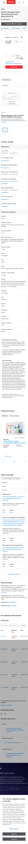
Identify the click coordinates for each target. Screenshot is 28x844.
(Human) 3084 (13, 605)
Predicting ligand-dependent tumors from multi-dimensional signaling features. (13, 549)
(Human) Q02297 (11, 602)
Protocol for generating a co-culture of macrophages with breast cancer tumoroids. (13, 498)
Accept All (14, 839)
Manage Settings (14, 829)
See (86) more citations (14, 574)
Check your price (9, 61)
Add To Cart (14, 67)
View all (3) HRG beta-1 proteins (14, 24)
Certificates (17, 28)
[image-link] (11, 99)
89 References (6, 19)
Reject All (14, 834)
